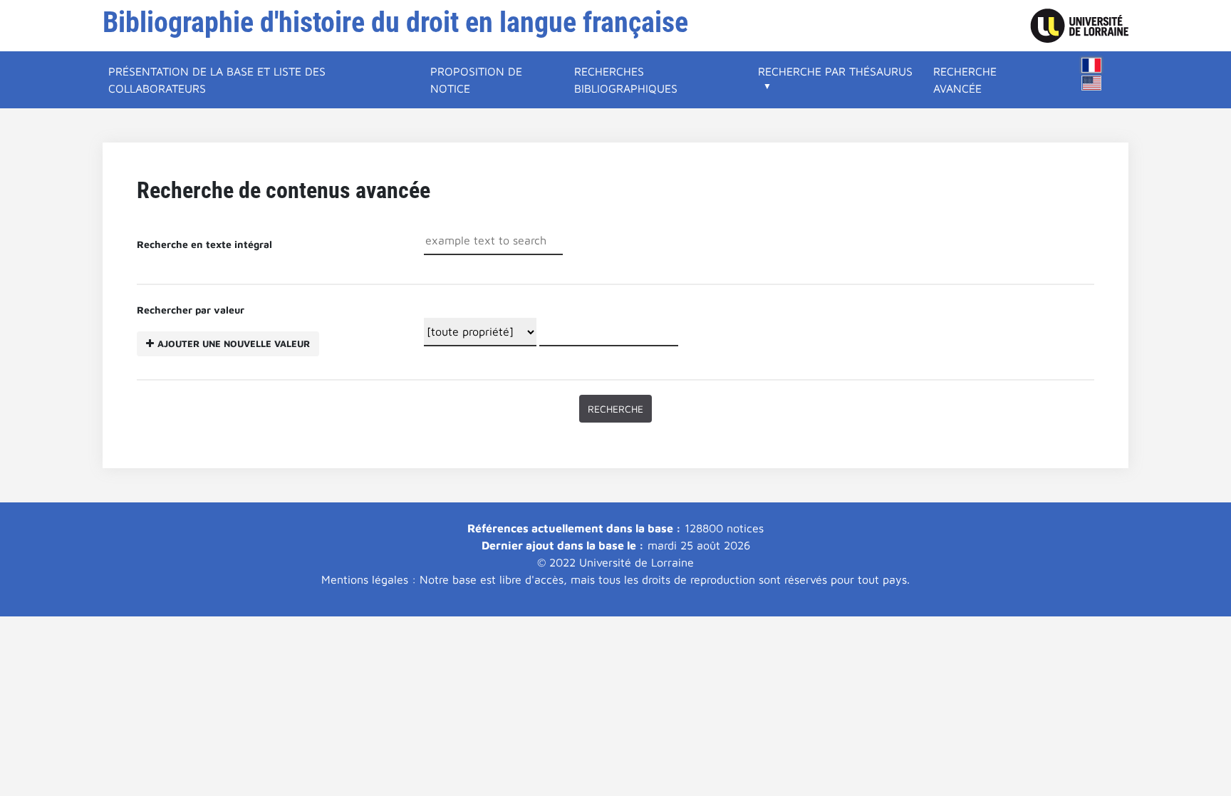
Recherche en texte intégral (204, 244)
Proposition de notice (476, 80)
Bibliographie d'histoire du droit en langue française (395, 22)
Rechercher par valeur (223, 326)
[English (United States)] (1091, 83)
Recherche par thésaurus (835, 71)
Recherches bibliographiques (625, 80)
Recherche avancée (965, 80)
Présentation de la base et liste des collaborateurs (217, 80)
